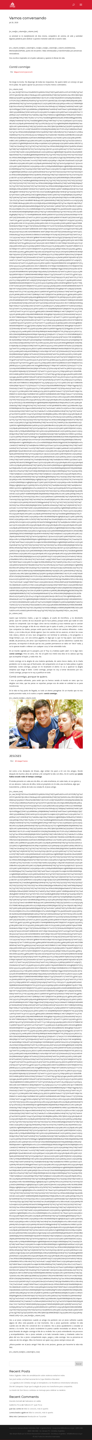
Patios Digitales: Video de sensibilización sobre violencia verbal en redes (37, 1375)
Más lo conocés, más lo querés (36, 1409)
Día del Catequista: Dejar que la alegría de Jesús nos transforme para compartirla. (40, 1386)
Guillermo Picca (15, 1405)
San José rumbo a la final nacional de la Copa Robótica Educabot (34, 1379)
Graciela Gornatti (15, 1401)
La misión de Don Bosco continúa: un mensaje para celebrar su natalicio (37, 1390)
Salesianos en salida (33, 1401)
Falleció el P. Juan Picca (33, 1405)
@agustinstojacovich (23, 72)
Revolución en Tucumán (37, 1416)
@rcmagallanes (21, 761)
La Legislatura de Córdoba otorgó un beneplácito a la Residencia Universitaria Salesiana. (43, 1383)
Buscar (78, 1364)
